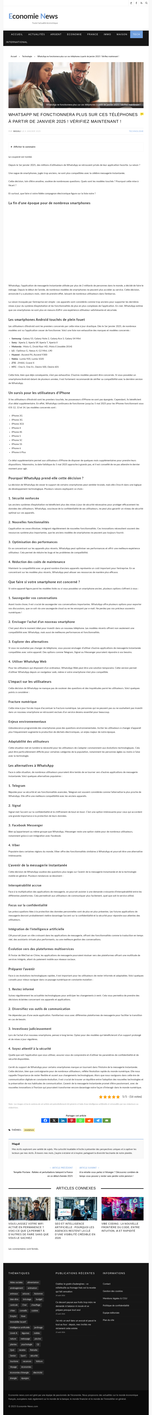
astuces (26, 1294)
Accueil (17, 34)
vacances (27, 1361)
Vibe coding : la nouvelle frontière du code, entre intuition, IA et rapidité (121, 1227)
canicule (14, 1305)
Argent (56, 34)
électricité (37, 1373)
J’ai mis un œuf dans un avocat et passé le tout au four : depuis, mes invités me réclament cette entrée (76, 1324)
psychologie (26, 1345)
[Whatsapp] (80, 1120)
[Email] (107, 1120)
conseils (23, 1311)
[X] (54, 1120)
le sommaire (24, 147)
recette (22, 1350)
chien (12, 1311)
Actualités (36, 34)
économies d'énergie (19, 1373)
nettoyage (25, 1339)
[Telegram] (98, 1120)
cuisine (35, 1311)
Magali (17, 131)
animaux (14, 1294)
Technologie (136, 131)
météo (37, 1333)
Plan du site (108, 1320)
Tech (136, 34)
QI (38, 1345)
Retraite (33, 1350)
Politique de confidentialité (116, 1306)
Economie (74, 34)
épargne (25, 1378)
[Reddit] (89, 1120)
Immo (107, 34)
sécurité (34, 1356)
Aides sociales (16, 1283)
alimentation (33, 1283)
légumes (25, 1333)
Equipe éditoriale (111, 1313)
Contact (106, 1284)
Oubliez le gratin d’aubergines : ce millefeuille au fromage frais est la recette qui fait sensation (76, 1288)
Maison (122, 34)
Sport (23, 1356)
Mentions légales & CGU (115, 1298)
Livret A (13, 1333)
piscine (38, 1339)
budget (39, 1299)
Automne (38, 1294)
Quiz (12, 1350)
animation (32, 1288)
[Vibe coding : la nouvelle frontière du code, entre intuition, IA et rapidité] (123, 1209)
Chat (24, 1305)
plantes (13, 1345)
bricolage (27, 1299)
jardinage (38, 1328)
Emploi (13, 1316)
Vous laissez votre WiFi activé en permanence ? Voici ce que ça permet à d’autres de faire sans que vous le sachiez (28, 1230)
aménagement (16, 1288)
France (92, 34)
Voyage (13, 1367)
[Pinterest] (72, 1120)
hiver (23, 1316)
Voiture (39, 1361)
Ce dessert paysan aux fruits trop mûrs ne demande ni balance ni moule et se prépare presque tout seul (76, 1306)
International (17, 42)
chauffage (35, 1305)
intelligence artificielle (20, 1328)
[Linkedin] (63, 1120)
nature (13, 1339)
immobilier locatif (18, 1322)
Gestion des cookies (113, 1291)
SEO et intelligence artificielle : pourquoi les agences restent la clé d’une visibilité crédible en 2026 (75, 1230)
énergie (13, 1378)
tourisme (14, 1361)
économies (26, 1367)
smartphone (29, 1130)
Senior (13, 1356)
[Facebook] (45, 1120)
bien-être (14, 1299)
